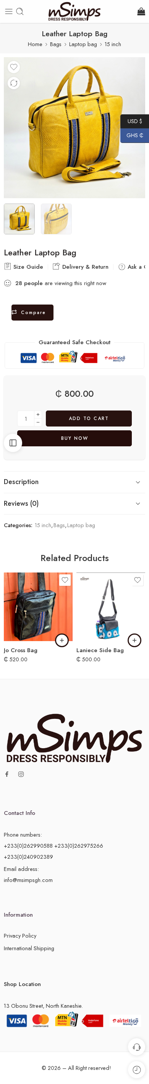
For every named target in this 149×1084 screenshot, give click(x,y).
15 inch (113, 44)
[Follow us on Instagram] (21, 774)
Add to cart (89, 418)
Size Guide (27, 267)
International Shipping (29, 948)
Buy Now (74, 438)
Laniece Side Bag (100, 650)
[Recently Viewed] (136, 1069)
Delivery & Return (84, 267)
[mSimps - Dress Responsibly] (74, 11)
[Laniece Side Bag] (110, 606)
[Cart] (140, 11)
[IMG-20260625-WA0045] (74, 127)
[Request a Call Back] (136, 1046)
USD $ (131, 121)
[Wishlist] (14, 67)
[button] (62, 640)
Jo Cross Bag (20, 650)
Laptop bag (83, 44)
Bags (56, 44)
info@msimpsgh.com (28, 880)
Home (35, 44)
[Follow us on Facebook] (7, 774)
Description (21, 482)
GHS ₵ (131, 135)
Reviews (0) (21, 503)
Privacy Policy (20, 936)
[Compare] (14, 83)
